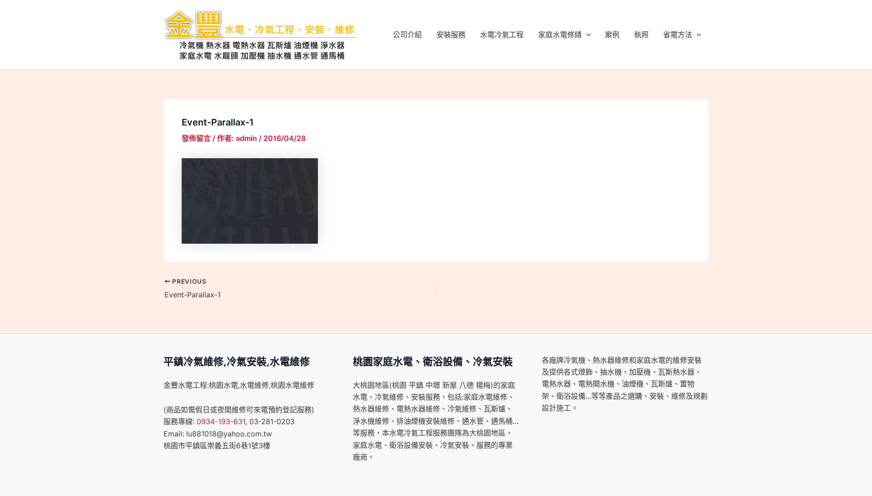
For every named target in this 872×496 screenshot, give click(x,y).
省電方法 (677, 34)
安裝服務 (451, 34)
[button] (586, 34)
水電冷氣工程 (502, 34)
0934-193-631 (221, 421)
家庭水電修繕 (560, 34)
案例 (612, 34)
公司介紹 (407, 34)
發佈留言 (196, 138)
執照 (641, 34)
